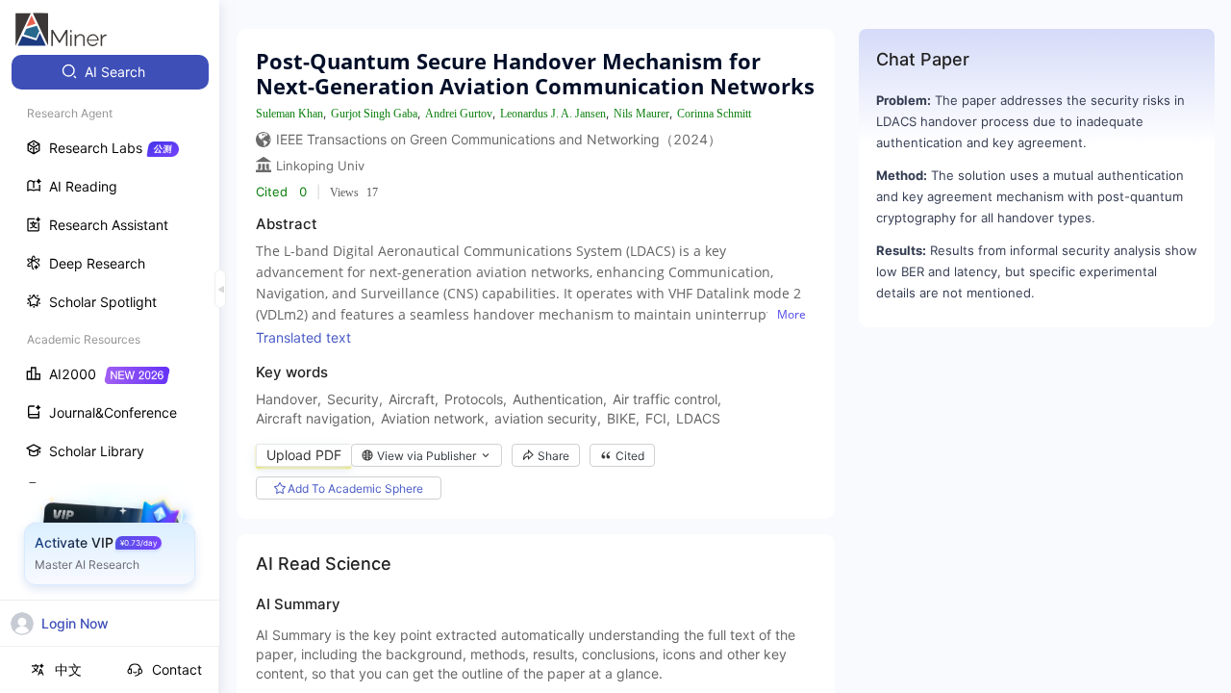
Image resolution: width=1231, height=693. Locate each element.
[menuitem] (110, 72)
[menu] (110, 357)
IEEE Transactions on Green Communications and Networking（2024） (498, 139)
